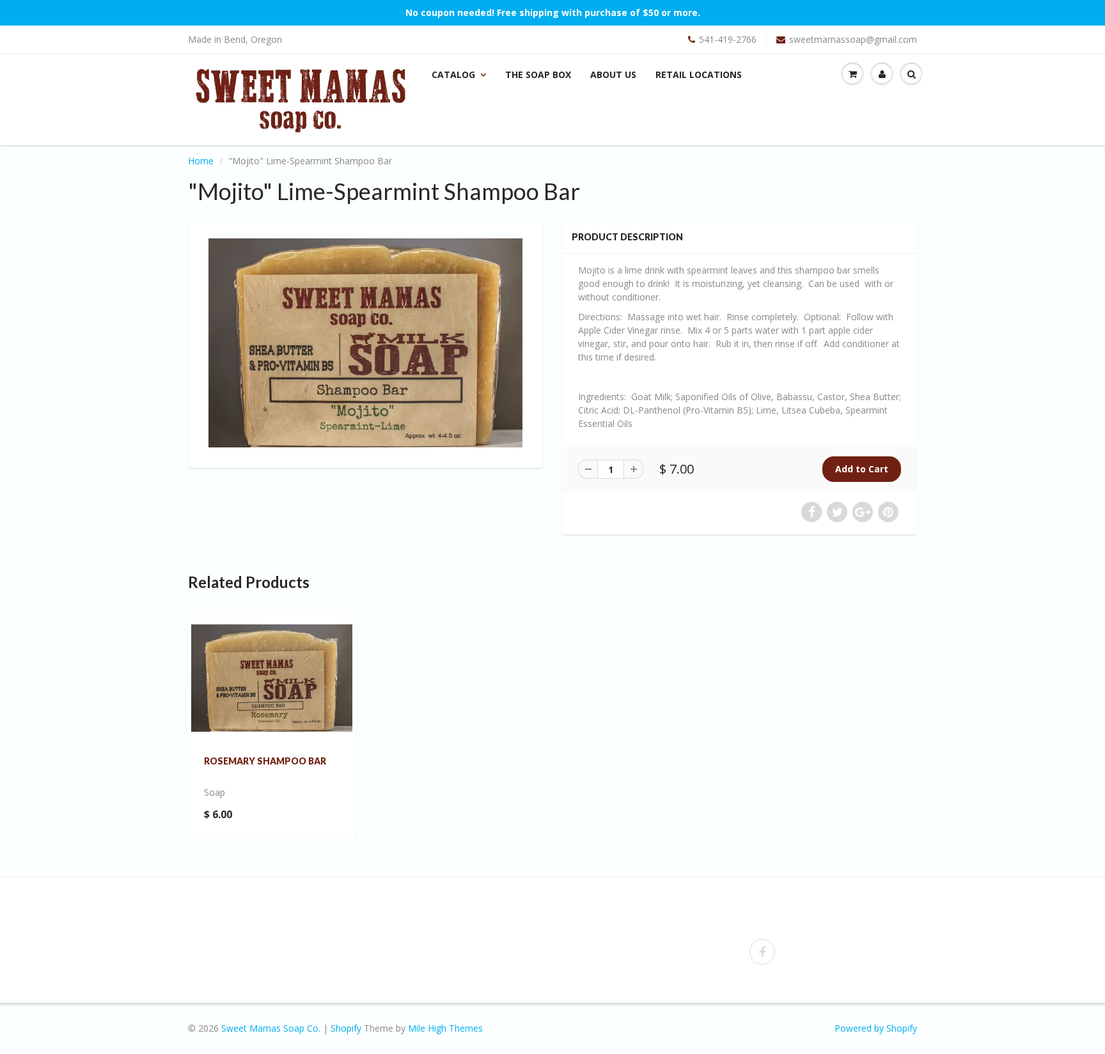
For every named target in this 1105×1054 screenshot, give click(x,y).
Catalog (453, 74)
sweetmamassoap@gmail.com (853, 39)
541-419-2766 (727, 39)
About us (613, 74)
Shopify (346, 1028)
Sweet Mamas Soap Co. (270, 1028)
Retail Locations (698, 74)
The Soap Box (538, 74)
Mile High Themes (445, 1028)
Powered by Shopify (876, 1028)
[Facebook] (762, 952)
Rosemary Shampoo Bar (265, 761)
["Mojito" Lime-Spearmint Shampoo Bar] (365, 343)
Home (201, 161)
